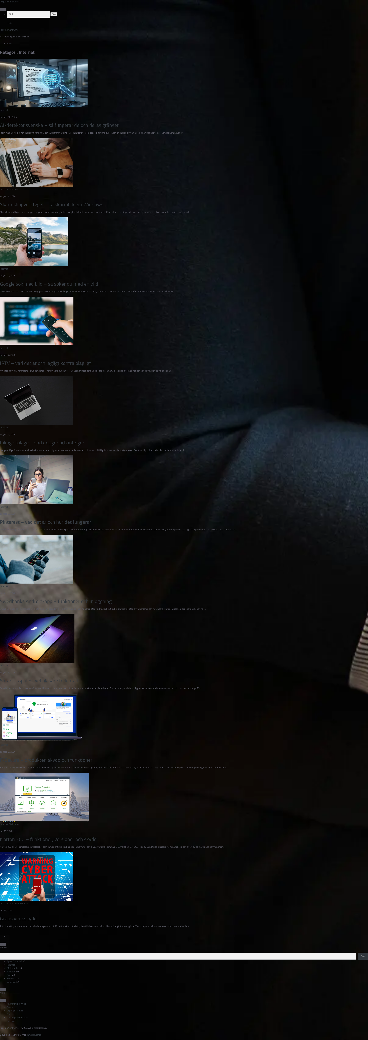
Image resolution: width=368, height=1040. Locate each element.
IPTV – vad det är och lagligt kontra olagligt (45, 363)
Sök (363, 956)
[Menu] (3, 9)
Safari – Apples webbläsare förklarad (39, 681)
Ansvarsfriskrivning (16, 1003)
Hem (9, 23)
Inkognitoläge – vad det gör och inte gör (42, 443)
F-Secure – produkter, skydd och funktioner (46, 760)
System (14, 189)
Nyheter (11, 971)
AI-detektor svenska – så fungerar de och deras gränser (59, 125)
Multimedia (12, 968)
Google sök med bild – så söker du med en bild (49, 284)
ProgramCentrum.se (10, 1)
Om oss (10, 1014)
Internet (4, 110)
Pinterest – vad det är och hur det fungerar (45, 522)
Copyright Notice (15, 1010)
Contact (11, 1007)
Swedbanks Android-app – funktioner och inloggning (56, 601)
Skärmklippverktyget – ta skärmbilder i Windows (51, 205)
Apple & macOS (14, 961)
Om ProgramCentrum (17, 1017)
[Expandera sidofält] (3, 944)
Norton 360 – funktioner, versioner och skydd (48, 839)
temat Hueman (34, 1034)
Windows (14, 824)
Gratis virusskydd (18, 919)
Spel (9, 975)
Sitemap (11, 1021)
